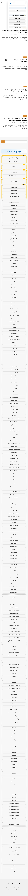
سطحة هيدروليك (14, 607)
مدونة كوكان (14, 229)
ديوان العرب (14, 519)
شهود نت (14, 278)
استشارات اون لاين (14, 260)
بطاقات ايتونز (14, 455)
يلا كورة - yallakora (14, 716)
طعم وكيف (14, 275)
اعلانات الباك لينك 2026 (14, 336)
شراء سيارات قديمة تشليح (14, 640)
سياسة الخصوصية (16, 889)
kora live (14, 730)
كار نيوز (14, 235)
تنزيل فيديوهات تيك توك (14, 854)
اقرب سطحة (14, 619)
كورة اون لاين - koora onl (14, 712)
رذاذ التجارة (14, 272)
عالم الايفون (14, 226)
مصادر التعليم (14, 342)
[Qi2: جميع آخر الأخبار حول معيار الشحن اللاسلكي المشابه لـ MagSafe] (14, 109)
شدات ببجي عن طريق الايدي (14, 418)
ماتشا (14, 479)
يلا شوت (14, 534)
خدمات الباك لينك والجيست (14, 491)
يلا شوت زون (14, 836)
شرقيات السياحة (14, 291)
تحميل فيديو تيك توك (14, 850)
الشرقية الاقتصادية (14, 223)
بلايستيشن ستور (14, 458)
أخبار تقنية (24, 57)
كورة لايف (14, 733)
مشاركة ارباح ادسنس (14, 161)
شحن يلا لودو (14, 446)
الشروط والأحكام (9, 887)
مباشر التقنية (14, 284)
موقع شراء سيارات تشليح (14, 631)
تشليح (14, 622)
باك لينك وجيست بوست (14, 339)
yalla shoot (14, 537)
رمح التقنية (14, 269)
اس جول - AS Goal (14, 722)
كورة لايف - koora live (14, 803)
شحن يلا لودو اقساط (14, 388)
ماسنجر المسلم (14, 181)
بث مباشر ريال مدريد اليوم (14, 655)
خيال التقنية (14, 214)
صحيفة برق (14, 190)
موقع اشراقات (14, 193)
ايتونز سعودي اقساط (14, 385)
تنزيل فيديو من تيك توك (14, 847)
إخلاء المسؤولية (16, 887)
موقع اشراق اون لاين (14, 196)
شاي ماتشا (14, 483)
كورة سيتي (14, 649)
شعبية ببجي (14, 452)
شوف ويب (14, 217)
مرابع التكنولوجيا (14, 211)
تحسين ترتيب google (14, 175)
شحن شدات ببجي (14, 440)
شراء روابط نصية (14, 308)
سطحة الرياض (14, 598)
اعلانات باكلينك (14, 528)
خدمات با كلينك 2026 (14, 513)
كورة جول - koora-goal (14, 688)
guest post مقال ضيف (14, 497)
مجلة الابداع (14, 254)
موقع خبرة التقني (14, 239)
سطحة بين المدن (14, 604)
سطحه (14, 601)
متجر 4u (14, 415)
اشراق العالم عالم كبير (14, 330)
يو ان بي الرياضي (14, 348)
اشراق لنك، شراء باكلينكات (14, 315)
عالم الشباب (14, 166)
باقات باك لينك (14, 312)
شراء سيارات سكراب (14, 625)
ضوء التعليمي (14, 187)
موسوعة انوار (14, 294)
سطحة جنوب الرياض (14, 616)
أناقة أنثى (14, 242)
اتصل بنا (9, 889)
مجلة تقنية (14, 345)
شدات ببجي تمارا (14, 369)
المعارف (14, 263)
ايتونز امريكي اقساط (14, 430)
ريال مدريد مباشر (14, 546)
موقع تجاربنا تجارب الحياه (14, 516)
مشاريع (14, 522)
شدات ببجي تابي (14, 375)
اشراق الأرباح (14, 297)
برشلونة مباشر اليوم (14, 667)
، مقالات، (24, 115)
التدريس (14, 327)
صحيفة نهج (14, 232)
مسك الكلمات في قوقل (14, 202)
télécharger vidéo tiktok (14, 860)
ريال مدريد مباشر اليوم (14, 664)
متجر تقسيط (14, 400)
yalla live (14, 676)
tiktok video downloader (14, 857)
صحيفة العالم (14, 361)
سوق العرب (14, 500)
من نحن (22, 887)
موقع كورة (14, 773)
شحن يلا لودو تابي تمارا (14, 424)
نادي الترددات (14, 257)
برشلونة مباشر (14, 543)
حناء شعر (14, 473)
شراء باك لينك (14, 302)
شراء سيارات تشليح (14, 628)
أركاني (14, 281)
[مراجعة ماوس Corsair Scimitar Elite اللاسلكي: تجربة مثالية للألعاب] (14, 80)
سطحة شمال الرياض (14, 610)
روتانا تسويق (14, 251)
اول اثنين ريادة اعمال (14, 158)
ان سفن (14, 208)
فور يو (14, 437)
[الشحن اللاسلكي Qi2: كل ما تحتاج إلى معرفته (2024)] (14, 51)
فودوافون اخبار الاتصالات (14, 321)
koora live (14, 697)
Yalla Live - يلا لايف (14, 709)
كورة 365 (14, 646)
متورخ (14, 245)
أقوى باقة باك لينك (14, 510)
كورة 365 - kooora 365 (14, 719)
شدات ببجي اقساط (14, 366)
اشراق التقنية (14, 205)
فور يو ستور (14, 412)
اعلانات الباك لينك (14, 318)
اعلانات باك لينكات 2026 (14, 824)
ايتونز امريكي (14, 381)
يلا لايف (14, 658)
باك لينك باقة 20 (14, 504)
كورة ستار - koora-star (14, 685)
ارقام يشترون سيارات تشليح (14, 634)
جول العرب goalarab (14, 652)
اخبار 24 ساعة (14, 354)
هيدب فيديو (14, 266)
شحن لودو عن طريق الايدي (14, 449)
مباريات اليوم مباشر (14, 540)
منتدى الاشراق (14, 333)
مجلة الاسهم (14, 220)
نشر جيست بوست (14, 494)
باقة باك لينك (14, 172)
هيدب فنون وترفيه (14, 357)
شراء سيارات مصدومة (14, 637)
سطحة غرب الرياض (14, 613)
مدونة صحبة (14, 288)
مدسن (14, 248)
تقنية (14, 324)
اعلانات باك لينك (14, 525)
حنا (14, 476)
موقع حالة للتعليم (14, 351)
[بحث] (2, 2)
